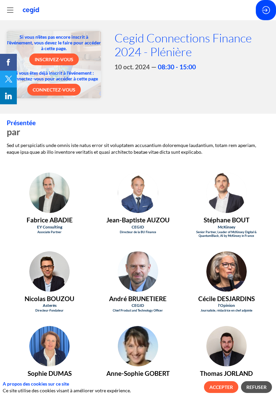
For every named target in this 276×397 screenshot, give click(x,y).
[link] (8, 62)
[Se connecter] (266, 10)
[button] (54, 59)
